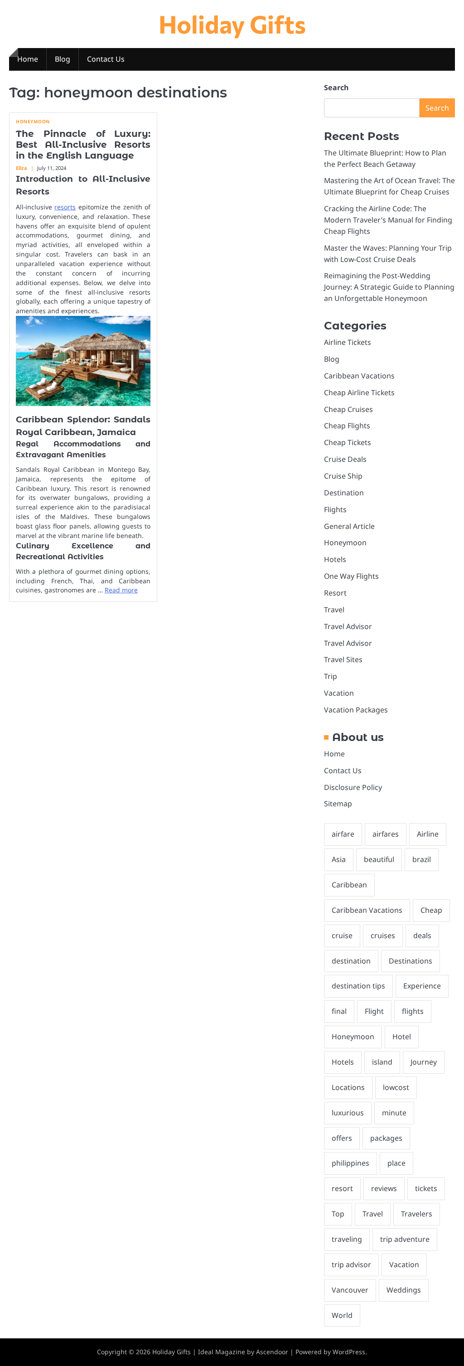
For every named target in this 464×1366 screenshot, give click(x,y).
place (396, 1163)
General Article (349, 526)
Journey (424, 1062)
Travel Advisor (348, 626)
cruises (383, 935)
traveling (347, 1239)
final (339, 1011)
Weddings (404, 1290)
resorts (65, 207)
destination (351, 961)
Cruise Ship (343, 476)
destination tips (358, 986)
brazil (421, 859)
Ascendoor (272, 1351)
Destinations (410, 961)
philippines (350, 1163)
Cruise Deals (345, 459)
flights (413, 1011)
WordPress (349, 1351)
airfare (343, 834)
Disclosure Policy (353, 787)
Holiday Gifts (232, 24)
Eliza (21, 168)
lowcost (396, 1087)
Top (338, 1214)
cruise (342, 935)
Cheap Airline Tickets (359, 392)
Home (27, 59)
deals (422, 935)
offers (342, 1138)
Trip (330, 676)
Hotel (401, 1036)
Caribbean (349, 885)
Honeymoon (33, 121)
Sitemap (338, 804)
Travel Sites (343, 659)
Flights (335, 509)
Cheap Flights (347, 426)
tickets (426, 1188)
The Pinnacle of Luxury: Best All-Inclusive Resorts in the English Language (83, 144)
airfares (385, 834)
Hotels (335, 559)
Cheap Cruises (348, 409)
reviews (384, 1188)
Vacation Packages (356, 710)
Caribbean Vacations (359, 376)
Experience (422, 986)
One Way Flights (351, 576)
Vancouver (350, 1290)
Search (336, 87)
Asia (339, 859)
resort (342, 1188)
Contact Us (106, 59)
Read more (121, 590)
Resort (335, 593)
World (342, 1315)
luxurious (348, 1113)
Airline (428, 834)
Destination (344, 493)
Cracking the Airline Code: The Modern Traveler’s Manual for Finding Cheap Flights (388, 219)
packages (386, 1138)
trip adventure (405, 1239)
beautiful (379, 859)
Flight (374, 1011)
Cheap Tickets (347, 442)
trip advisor (351, 1264)
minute (394, 1113)
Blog (62, 59)
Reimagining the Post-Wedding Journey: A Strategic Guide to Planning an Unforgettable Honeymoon (389, 287)
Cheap (431, 910)
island (382, 1062)
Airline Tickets (347, 342)
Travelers (416, 1214)
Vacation (339, 693)
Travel (334, 610)
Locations (348, 1087)
